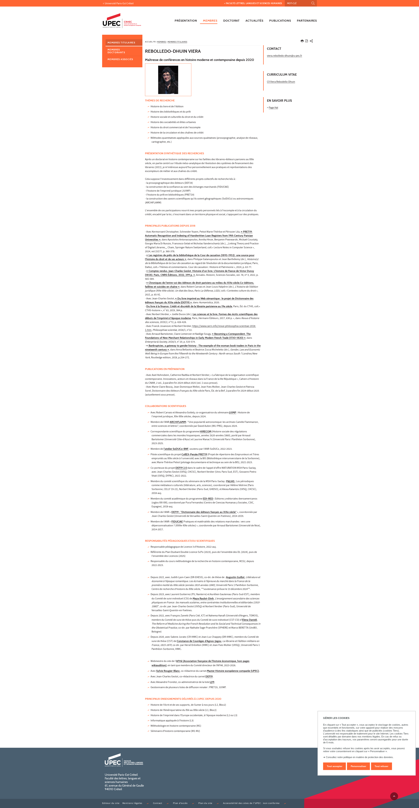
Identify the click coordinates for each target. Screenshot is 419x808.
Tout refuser (381, 766)
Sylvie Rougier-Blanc (168, 670)
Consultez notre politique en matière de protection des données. (359, 757)
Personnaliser (358, 766)
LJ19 (212, 682)
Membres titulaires (121, 42)
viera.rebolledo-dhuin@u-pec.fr (284, 56)
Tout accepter (334, 766)
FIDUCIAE (177, 521)
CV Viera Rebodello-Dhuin (281, 82)
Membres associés (120, 59)
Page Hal (273, 108)
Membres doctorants (116, 51)
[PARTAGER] (311, 41)
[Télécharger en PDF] (306, 41)
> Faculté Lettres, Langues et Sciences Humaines (253, 3)
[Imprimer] (302, 41)
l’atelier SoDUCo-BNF (176, 448)
